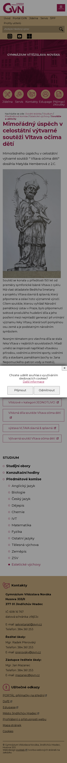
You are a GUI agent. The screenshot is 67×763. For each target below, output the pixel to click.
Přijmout (20, 390)
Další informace (33, 381)
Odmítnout (47, 390)
